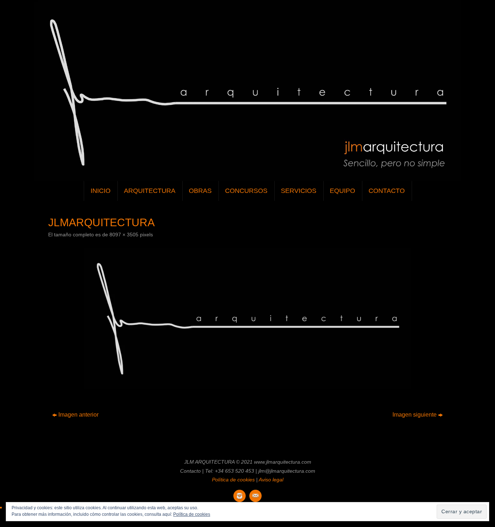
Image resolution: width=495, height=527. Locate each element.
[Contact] (255, 496)
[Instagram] (239, 496)
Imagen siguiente (414, 415)
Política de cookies (233, 479)
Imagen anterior (78, 415)
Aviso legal (271, 479)
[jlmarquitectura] (247, 318)
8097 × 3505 (123, 234)
